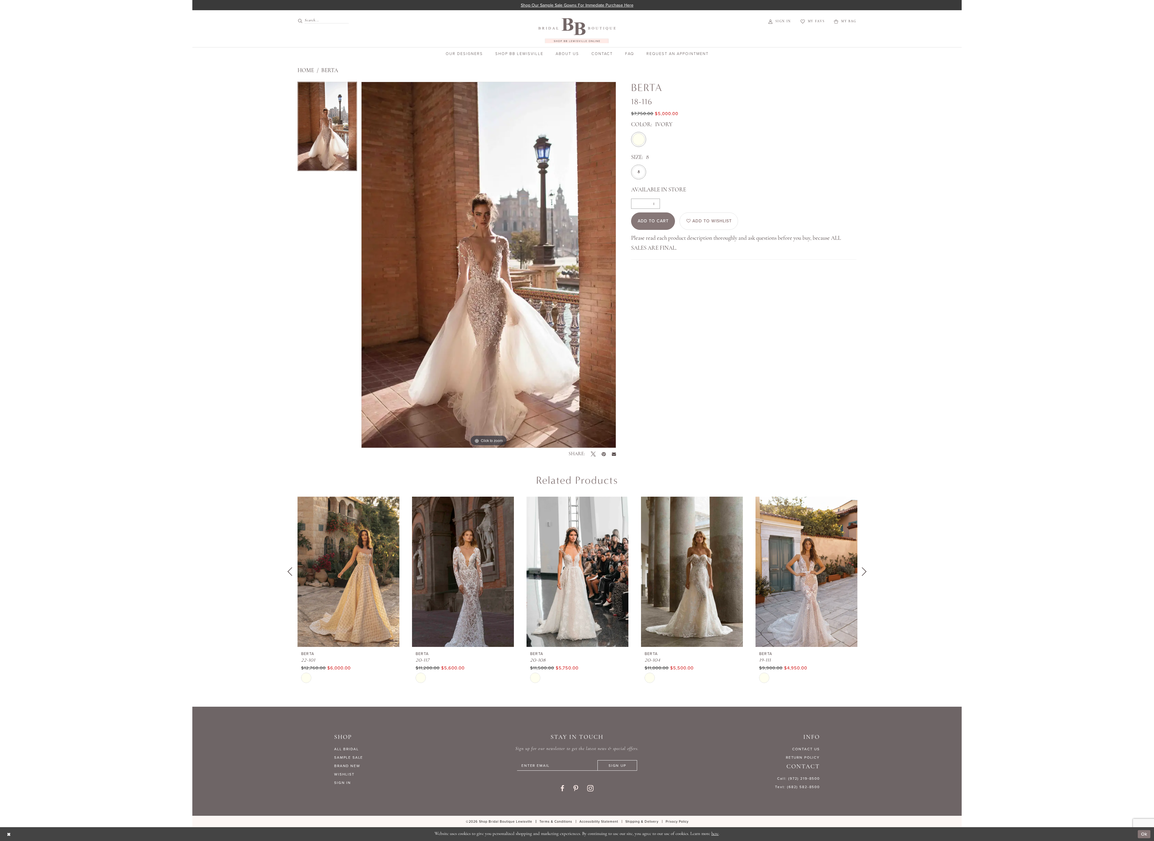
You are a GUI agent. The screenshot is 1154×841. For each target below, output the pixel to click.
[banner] (577, 30)
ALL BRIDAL (346, 748)
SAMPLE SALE (348, 757)
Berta (329, 71)
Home (306, 71)
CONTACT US (806, 748)
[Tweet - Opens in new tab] (593, 454)
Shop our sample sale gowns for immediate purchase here (577, 5)
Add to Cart (653, 221)
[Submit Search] (301, 20)
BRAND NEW (347, 765)
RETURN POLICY (803, 757)
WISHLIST (344, 774)
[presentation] (348, 572)
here (715, 834)
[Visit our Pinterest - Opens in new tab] (575, 788)
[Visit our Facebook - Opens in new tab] (562, 788)
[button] (780, 21)
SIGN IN (342, 782)
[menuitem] (321, 20)
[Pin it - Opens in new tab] (604, 454)
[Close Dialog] (9, 834)
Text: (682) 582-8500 (797, 786)
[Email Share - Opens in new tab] (614, 454)
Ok (1144, 834)
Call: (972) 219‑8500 (798, 778)
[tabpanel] (327, 128)
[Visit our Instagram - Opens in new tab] (590, 788)
